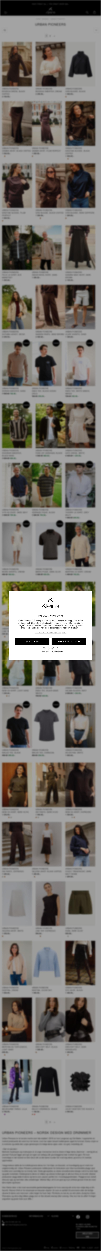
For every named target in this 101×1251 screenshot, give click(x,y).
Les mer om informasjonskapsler (50, 632)
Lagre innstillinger (68, 641)
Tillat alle (32, 641)
